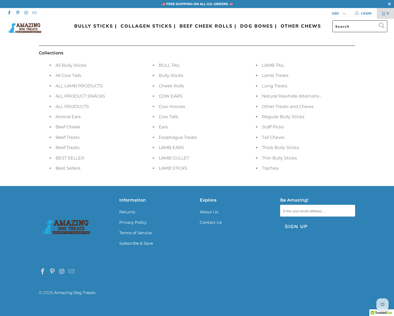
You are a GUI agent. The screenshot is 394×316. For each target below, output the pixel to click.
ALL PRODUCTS (72, 106)
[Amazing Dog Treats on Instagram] (26, 13)
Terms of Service (135, 232)
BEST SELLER (69, 158)
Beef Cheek (67, 126)
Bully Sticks (171, 75)
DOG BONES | (258, 26)
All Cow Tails (68, 75)
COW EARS (171, 96)
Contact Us (211, 222)
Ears (163, 126)
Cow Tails (168, 116)
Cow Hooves (172, 106)
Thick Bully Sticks (280, 147)
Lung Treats (274, 85)
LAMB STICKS (173, 168)
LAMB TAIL (273, 65)
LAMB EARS (171, 147)
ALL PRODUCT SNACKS (80, 96)
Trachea (270, 168)
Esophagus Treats (178, 137)
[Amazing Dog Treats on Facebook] (9, 13)
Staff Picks (273, 126)
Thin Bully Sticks (279, 158)
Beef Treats (67, 137)
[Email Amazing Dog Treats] (34, 13)
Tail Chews (273, 137)
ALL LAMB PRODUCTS (79, 85)
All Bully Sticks (70, 65)
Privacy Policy (133, 222)
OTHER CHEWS (301, 26)
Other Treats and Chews (288, 106)
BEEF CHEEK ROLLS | (208, 26)
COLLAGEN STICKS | (148, 26)
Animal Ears (68, 116)
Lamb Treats (275, 75)
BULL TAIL (169, 65)
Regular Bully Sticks (283, 116)
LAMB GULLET (174, 158)
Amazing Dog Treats (74, 292)
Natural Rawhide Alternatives (293, 96)
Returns (127, 211)
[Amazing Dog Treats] (34, 28)
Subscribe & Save (136, 243)
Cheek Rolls (171, 85)
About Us (209, 211)
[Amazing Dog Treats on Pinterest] (17, 13)
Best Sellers (67, 168)
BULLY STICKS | (95, 26)
